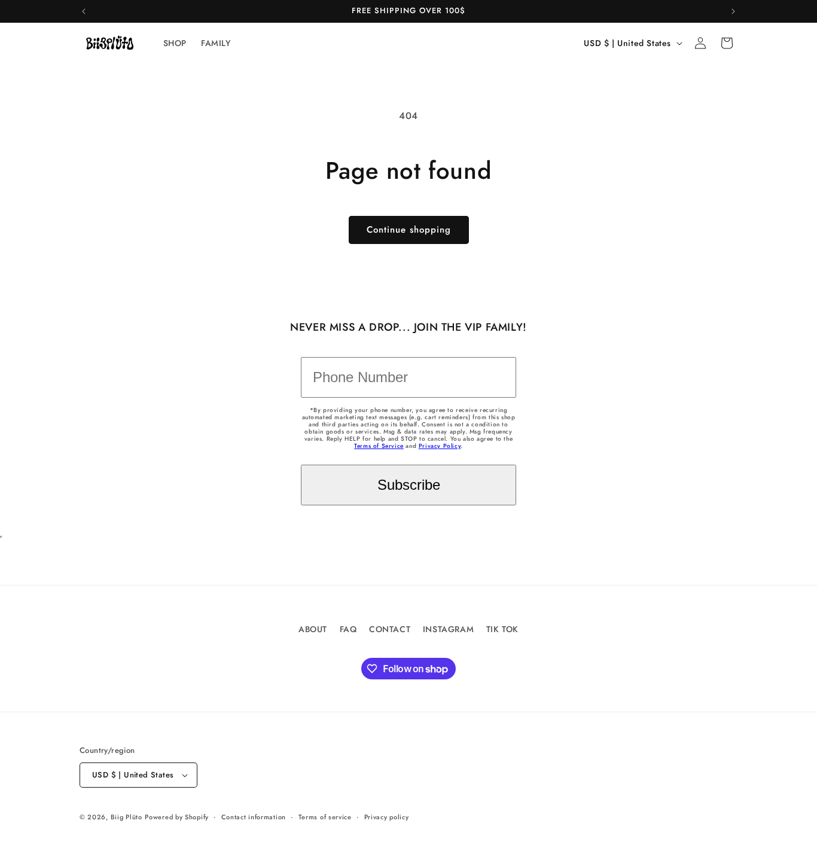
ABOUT (312, 629)
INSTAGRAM (448, 629)
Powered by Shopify (177, 817)
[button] (727, 43)
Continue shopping (409, 229)
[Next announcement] (733, 11)
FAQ (348, 629)
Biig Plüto (126, 817)
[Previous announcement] (84, 11)
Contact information (253, 817)
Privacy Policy (440, 445)
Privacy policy (386, 817)
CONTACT (389, 629)
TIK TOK (502, 629)
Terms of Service (379, 445)
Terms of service (325, 817)
